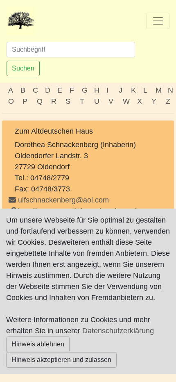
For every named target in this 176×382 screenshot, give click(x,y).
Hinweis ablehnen (37, 344)
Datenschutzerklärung (118, 331)
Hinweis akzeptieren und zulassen (61, 359)
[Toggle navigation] (158, 21)
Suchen (23, 68)
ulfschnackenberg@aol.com (63, 200)
